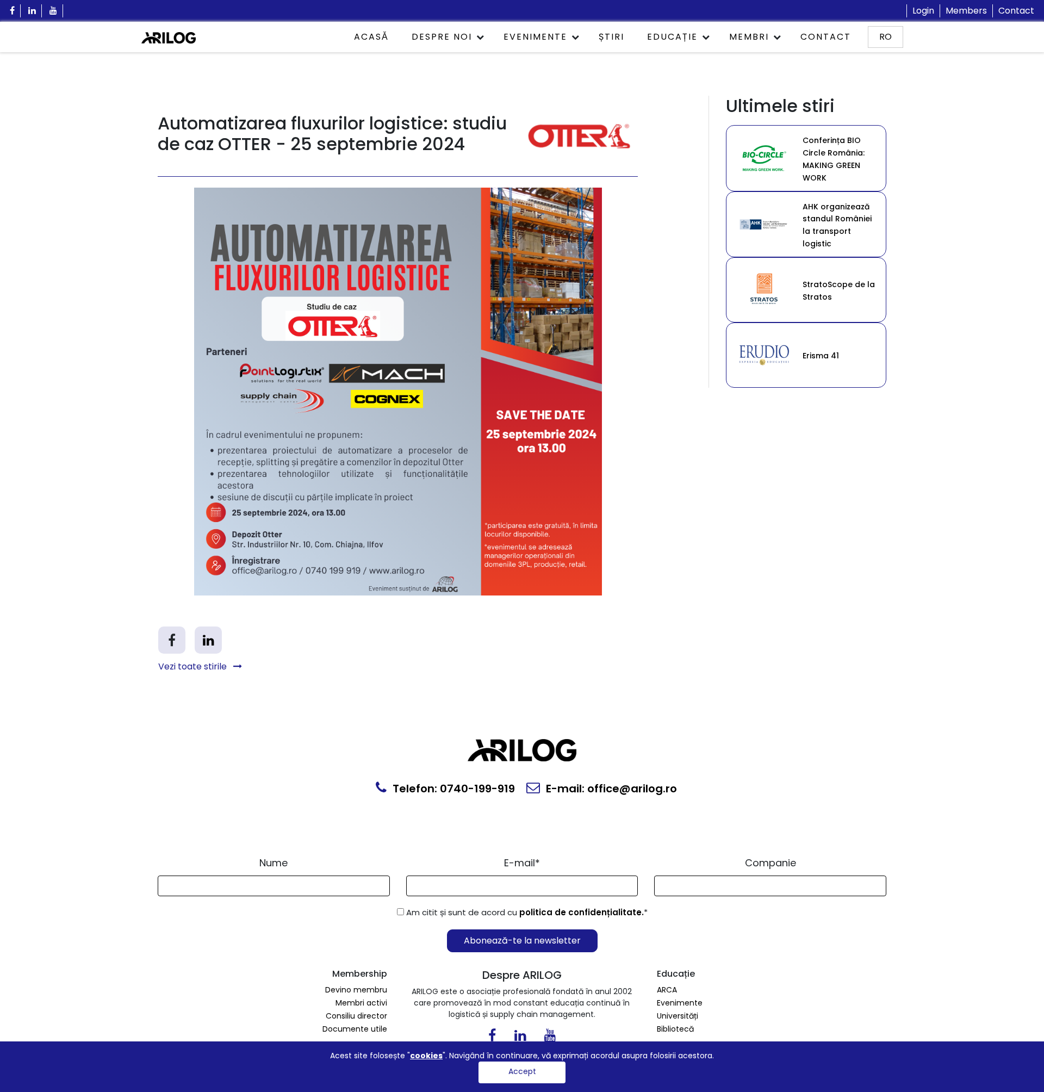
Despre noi (442, 36)
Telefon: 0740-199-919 (452, 788)
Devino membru (356, 989)
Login (923, 10)
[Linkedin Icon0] (520, 1037)
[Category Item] (764, 157)
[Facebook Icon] (12, 10)
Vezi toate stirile (193, 666)
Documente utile (354, 1028)
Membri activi (361, 1002)
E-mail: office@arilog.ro (610, 788)
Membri (749, 36)
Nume (273, 863)
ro (885, 36)
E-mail (522, 863)
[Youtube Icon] (53, 10)
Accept (522, 1071)
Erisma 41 (821, 355)
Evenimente (535, 36)
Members (966, 10)
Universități (677, 1015)
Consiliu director (356, 1015)
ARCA (667, 989)
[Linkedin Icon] (32, 10)
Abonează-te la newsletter (522, 940)
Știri (611, 36)
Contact (1016, 10)
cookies (426, 1055)
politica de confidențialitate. (581, 912)
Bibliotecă (675, 1028)
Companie (770, 863)
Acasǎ (371, 36)
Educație (672, 36)
